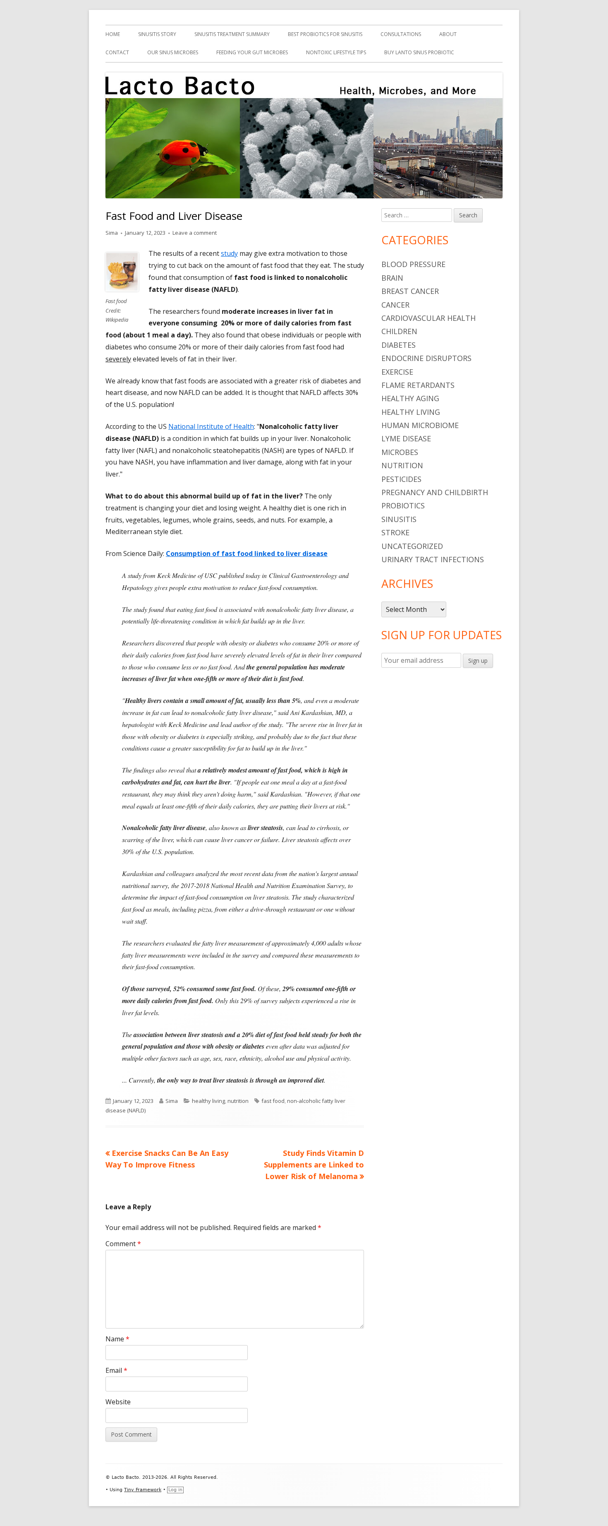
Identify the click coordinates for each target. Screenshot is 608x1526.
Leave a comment (194, 232)
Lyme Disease (406, 438)
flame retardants (418, 385)
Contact (117, 52)
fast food (273, 1101)
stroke (395, 532)
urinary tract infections (432, 559)
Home (112, 34)
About (448, 34)
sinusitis (399, 519)
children (399, 331)
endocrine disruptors (426, 358)
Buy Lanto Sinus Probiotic (419, 52)
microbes (399, 452)
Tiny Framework (142, 1489)
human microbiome (420, 425)
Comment (123, 1243)
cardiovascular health (428, 318)
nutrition (238, 1101)
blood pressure (413, 264)
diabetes (398, 345)
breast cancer (410, 291)
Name (117, 1338)
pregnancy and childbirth (434, 492)
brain (392, 278)
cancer (395, 305)
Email (116, 1370)
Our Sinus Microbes (172, 52)
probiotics (403, 505)
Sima (111, 232)
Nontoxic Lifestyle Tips (336, 52)
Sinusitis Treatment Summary (232, 34)
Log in (175, 1489)
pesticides (401, 479)
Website (118, 1401)
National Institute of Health (211, 426)
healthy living (208, 1101)
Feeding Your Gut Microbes (252, 52)
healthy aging (410, 398)
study (229, 253)
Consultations (401, 34)
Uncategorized (412, 546)
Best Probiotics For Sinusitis (325, 34)
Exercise (397, 372)
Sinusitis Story (157, 34)
